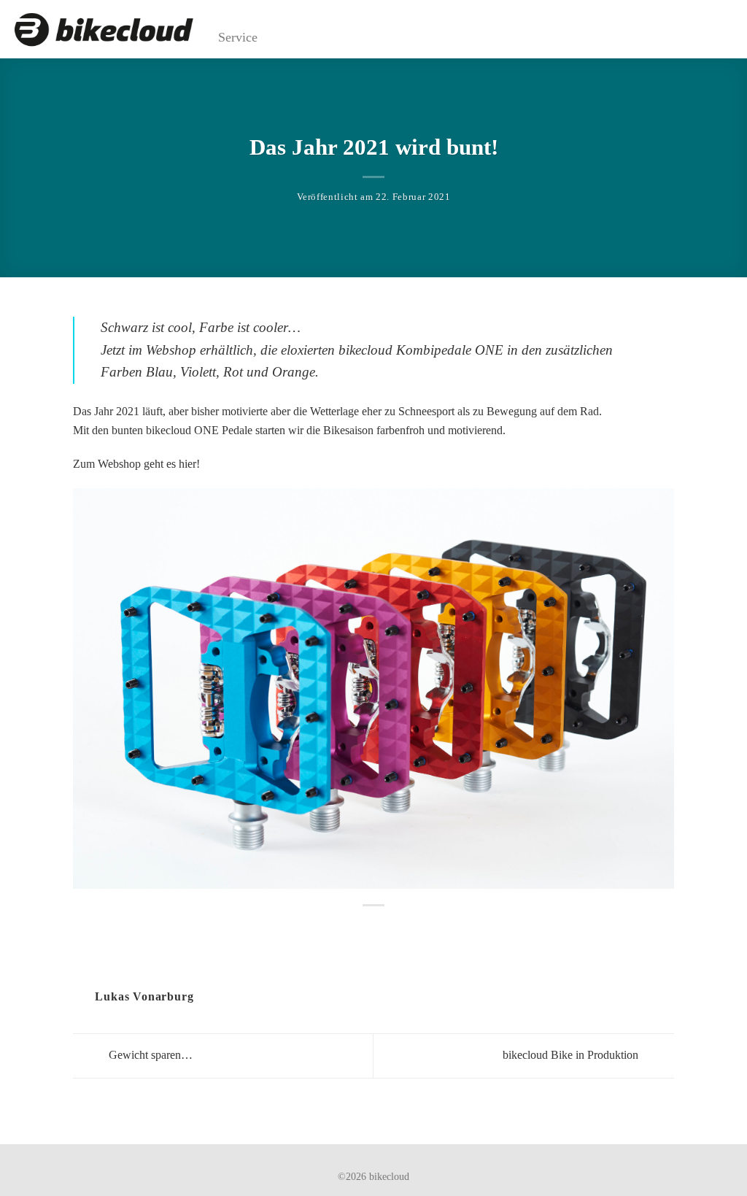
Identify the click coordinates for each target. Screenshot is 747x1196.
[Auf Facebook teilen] (365, 928)
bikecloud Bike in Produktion (572, 1055)
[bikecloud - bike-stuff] (103, 29)
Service (238, 37)
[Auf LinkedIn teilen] (382, 928)
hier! (189, 464)
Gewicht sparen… (149, 1055)
